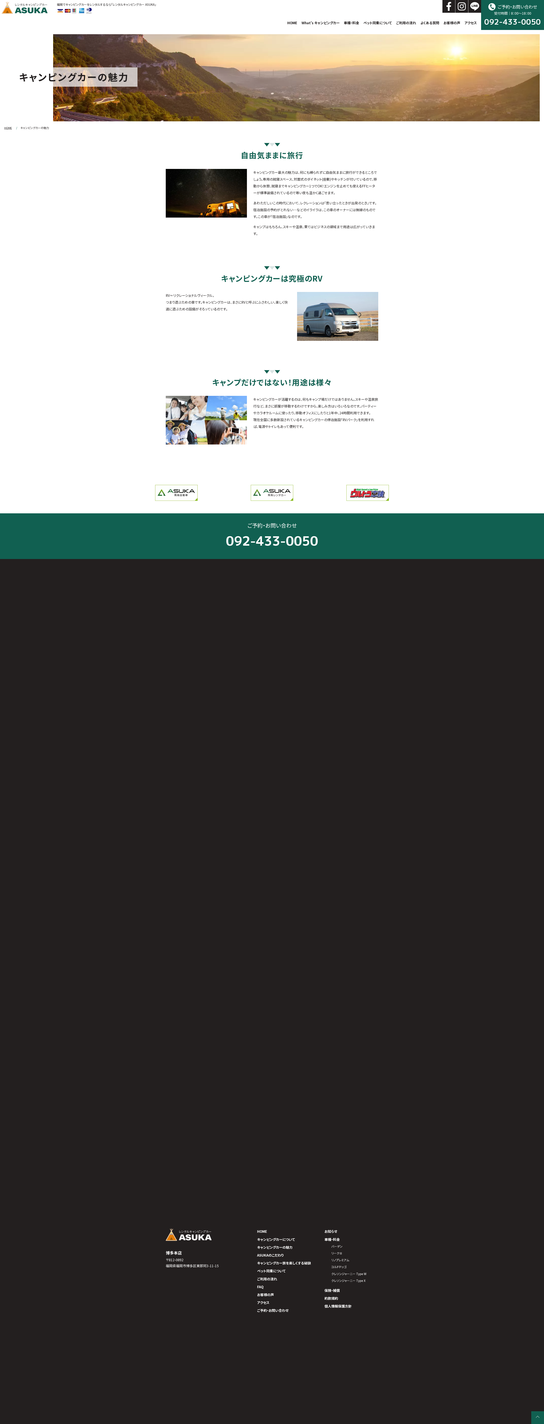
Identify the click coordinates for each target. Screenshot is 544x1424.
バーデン (336, 1246)
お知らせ (330, 1231)
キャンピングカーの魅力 (275, 1247)
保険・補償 (332, 1290)
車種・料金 (351, 22)
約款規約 (331, 1298)
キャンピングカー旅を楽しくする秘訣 (284, 1262)
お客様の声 (451, 22)
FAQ (260, 1286)
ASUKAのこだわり (270, 1255)
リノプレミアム (340, 1260)
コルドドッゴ (339, 1267)
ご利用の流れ (406, 22)
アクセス (471, 22)
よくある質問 (429, 22)
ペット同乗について (377, 22)
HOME (292, 22)
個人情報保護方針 (338, 1306)
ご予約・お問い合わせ (273, 1310)
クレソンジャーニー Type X (348, 1280)
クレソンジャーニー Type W (348, 1274)
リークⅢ (336, 1253)
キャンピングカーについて (276, 1239)
